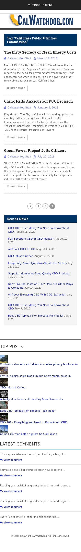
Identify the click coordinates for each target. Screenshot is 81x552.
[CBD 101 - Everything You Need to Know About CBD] (4, 414)
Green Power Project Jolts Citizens (35, 150)
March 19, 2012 (47, 58)
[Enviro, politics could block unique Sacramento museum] (4, 368)
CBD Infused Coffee (21, 255)
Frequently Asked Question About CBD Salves (37, 263)
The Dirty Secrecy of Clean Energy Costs (40, 52)
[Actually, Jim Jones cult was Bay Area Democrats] (4, 391)
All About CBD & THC (21, 249)
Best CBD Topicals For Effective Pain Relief (35, 315)
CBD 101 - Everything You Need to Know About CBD (33, 422)
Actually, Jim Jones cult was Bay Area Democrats (31, 399)
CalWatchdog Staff (19, 58)
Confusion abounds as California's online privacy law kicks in (39, 364)
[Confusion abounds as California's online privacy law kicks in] (4, 356)
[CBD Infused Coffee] (4, 379)
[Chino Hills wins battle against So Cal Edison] (4, 426)
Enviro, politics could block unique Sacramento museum (36, 375)
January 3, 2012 (47, 107)
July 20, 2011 (45, 156)
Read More (17, 88)
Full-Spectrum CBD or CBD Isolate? (31, 238)
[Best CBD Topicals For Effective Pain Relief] (4, 402)
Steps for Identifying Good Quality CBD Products (39, 273)
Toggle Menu (42, 5)
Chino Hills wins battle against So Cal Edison (28, 433)
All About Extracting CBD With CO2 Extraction (37, 294)
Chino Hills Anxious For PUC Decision (38, 101)
